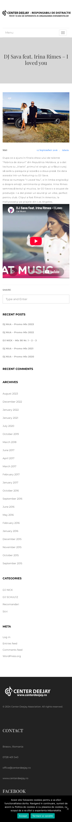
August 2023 (10, 393)
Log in (6, 637)
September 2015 (12, 563)
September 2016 (12, 498)
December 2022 (12, 401)
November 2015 (12, 547)
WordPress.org (12, 656)
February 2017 (11, 474)
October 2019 (11, 434)
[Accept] (67, 809)
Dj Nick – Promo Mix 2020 (18, 356)
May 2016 (8, 514)
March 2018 (9, 442)
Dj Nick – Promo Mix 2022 (18, 332)
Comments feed (12, 649)
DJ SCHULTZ (10, 597)
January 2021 (10, 417)
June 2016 (9, 506)
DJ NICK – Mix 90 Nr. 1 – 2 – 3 (20, 340)
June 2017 (8, 450)
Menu (9, 32)
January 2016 (10, 531)
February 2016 (11, 523)
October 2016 (11, 490)
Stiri (5, 149)
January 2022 (11, 409)
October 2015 (11, 555)
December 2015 (12, 539)
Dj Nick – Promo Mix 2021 (18, 348)
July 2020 (8, 426)
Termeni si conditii (42, 815)
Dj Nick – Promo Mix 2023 (18, 324)
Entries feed (10, 643)
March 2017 (9, 466)
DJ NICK (8, 589)
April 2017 (8, 458)
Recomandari (11, 604)
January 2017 (10, 482)
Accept (23, 815)
